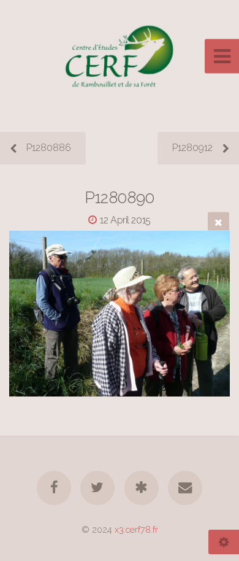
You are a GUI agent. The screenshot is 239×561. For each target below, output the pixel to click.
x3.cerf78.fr (136, 529)
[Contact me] (185, 488)
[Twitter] (97, 488)
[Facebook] (54, 488)
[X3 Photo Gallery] (141, 488)
